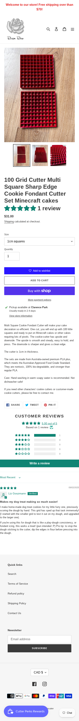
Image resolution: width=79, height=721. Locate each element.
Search (12, 573)
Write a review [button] (40, 463)
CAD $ (38, 672)
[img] (8, 488)
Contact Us (14, 613)
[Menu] (72, 29)
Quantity (8, 249)
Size (6, 234)
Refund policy (16, 593)
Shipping (9, 221)
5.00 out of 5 (49, 423)
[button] (21, 208)
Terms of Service (18, 583)
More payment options (39, 300)
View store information (20, 316)
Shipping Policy (17, 603)
